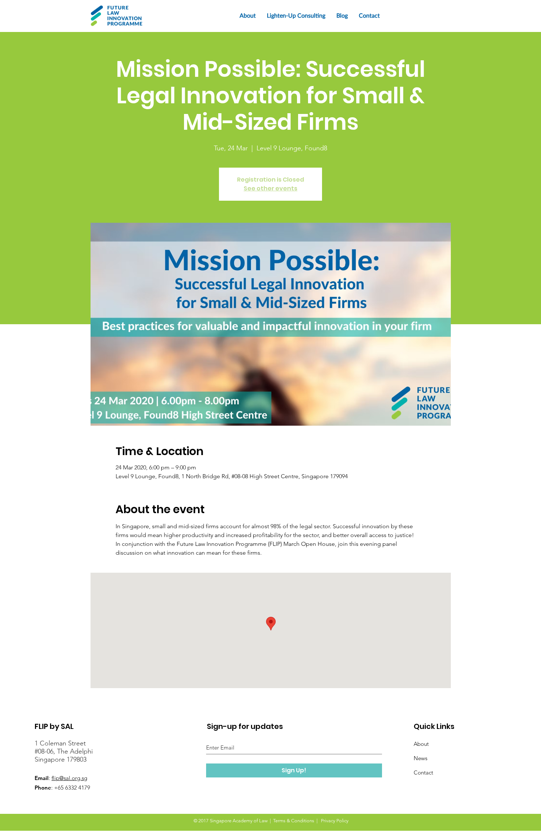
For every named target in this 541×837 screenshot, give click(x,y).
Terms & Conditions (293, 820)
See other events (270, 188)
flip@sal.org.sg (69, 778)
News (420, 758)
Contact (423, 772)
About (421, 743)
